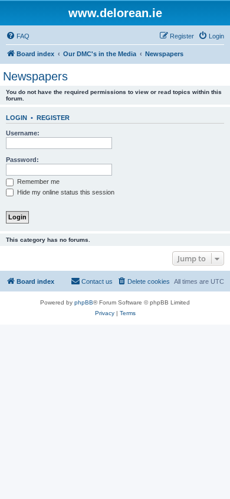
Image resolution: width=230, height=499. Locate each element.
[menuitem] (17, 36)
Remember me (37, 181)
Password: (22, 159)
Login (16, 117)
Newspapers (35, 76)
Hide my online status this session (64, 192)
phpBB (83, 302)
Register (53, 117)
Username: (23, 133)
